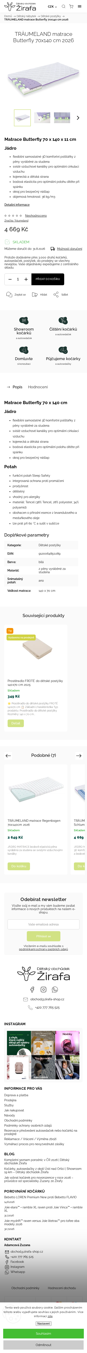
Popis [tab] (17, 387)
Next (79, 755)
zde (50, 1316)
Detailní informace (17, 204)
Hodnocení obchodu (62, 1288)
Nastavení (43, 1323)
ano (41, 580)
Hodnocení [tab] (38, 387)
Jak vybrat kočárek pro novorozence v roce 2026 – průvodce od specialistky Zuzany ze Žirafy (38, 1179)
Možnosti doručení (69, 248)
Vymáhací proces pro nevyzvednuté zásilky (34, 1144)
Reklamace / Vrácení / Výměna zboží (30, 1139)
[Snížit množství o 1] (10, 279)
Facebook (32, 989)
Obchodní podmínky (18, 1120)
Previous (9, 755)
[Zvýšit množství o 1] (26, 279)
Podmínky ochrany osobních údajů (28, 1125)
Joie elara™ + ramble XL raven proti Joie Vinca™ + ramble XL (43, 1209)
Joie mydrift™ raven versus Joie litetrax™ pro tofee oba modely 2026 (41, 1222)
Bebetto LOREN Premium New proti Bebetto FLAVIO (40, 1197)
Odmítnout (43, 1345)
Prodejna (10, 1100)
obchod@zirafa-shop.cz (47, 999)
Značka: (16, 220)
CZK (51, 6)
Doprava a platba (16, 1095)
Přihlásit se (43, 936)
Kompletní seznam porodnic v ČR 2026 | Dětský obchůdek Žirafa (36, 1161)
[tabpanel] (35, 678)
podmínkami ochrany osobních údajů (43, 949)
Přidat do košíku (48, 279)
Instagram (43, 989)
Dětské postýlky (50, 545)
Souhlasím (43, 1334)
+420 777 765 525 (47, 1007)
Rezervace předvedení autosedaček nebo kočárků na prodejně (40, 1132)
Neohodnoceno (36, 215)
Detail (15, 723)
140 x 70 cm (47, 590)
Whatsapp (55, 989)
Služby (9, 1105)
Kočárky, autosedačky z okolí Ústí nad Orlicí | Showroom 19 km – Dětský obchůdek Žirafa (43, 1170)
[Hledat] (63, 6)
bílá (41, 562)
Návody (9, 1115)
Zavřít (73, 305)
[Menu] (79, 6)
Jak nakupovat (14, 1110)
